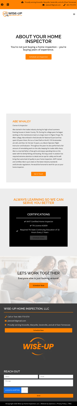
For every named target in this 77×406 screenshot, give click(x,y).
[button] (74, 14)
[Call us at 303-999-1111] (3, 4)
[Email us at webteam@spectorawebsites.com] (9, 4)
